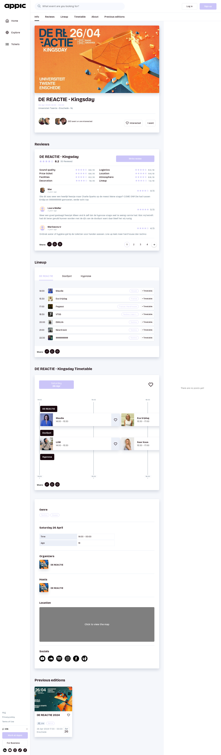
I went (150, 123)
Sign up (208, 6)
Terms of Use (8, 721)
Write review (135, 158)
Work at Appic (15, 735)
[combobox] (79, 6)
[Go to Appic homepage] (15, 6)
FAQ (4, 713)
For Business (13, 743)
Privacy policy (8, 717)
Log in (190, 6)
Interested (135, 123)
